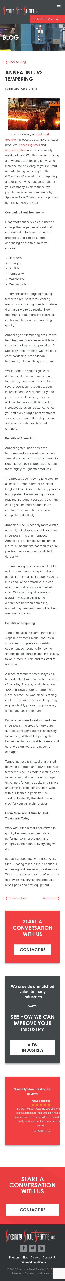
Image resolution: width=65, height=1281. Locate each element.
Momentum (46, 1273)
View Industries (32, 1047)
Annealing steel (29, 145)
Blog (25, 1257)
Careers (35, 1257)
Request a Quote (47, 19)
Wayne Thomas (41, 1100)
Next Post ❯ (51, 898)
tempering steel (15, 150)
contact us (32, 1209)
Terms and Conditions (32, 1262)
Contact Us (32, 949)
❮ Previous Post (16, 898)
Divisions (14, 1257)
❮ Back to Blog (15, 62)
